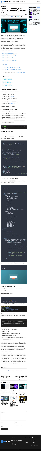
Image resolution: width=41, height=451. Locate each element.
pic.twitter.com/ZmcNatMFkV (12, 69)
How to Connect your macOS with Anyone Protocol (5, 378)
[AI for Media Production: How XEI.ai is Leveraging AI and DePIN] (5, 398)
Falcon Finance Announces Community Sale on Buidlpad (4, 392)
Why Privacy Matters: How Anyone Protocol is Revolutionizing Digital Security (22, 392)
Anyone (5, 367)
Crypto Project (3, 6)
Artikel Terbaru (32, 7)
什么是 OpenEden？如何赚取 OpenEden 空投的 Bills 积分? (36, 13)
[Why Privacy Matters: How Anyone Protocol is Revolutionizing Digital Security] (23, 386)
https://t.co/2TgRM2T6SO (12, 67)
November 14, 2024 (21, 72)
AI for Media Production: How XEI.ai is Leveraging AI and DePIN (4, 403)
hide (7, 76)
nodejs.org (12, 96)
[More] (22, 16)
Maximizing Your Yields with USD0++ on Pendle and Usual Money (36, 23)
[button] (38, 1)
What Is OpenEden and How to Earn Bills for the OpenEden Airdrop (21, 378)
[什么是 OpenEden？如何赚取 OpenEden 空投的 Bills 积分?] (30, 13)
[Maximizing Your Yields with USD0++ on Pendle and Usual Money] (30, 23)
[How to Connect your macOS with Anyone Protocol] (30, 20)
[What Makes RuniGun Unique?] (23, 398)
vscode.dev (11, 99)
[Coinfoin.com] (4, 2)
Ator (7, 367)
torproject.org (12, 103)
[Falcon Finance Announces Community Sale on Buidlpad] (5, 386)
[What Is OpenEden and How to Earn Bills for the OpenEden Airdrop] (14, 386)
